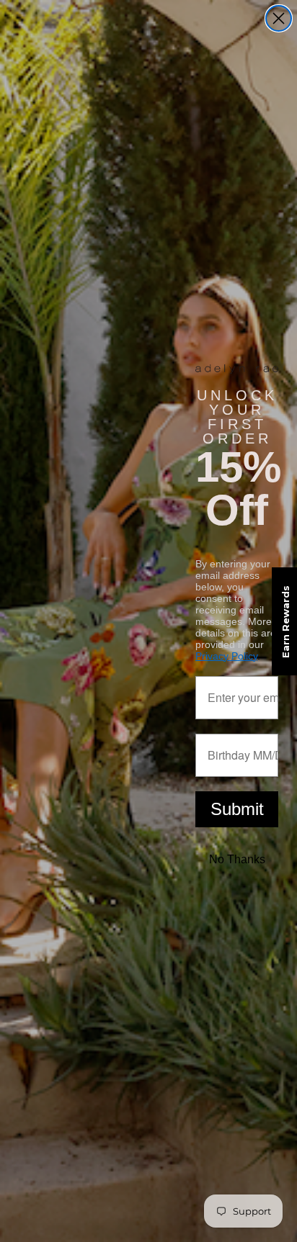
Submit (237, 809)
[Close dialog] (278, 18)
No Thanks (237, 859)
